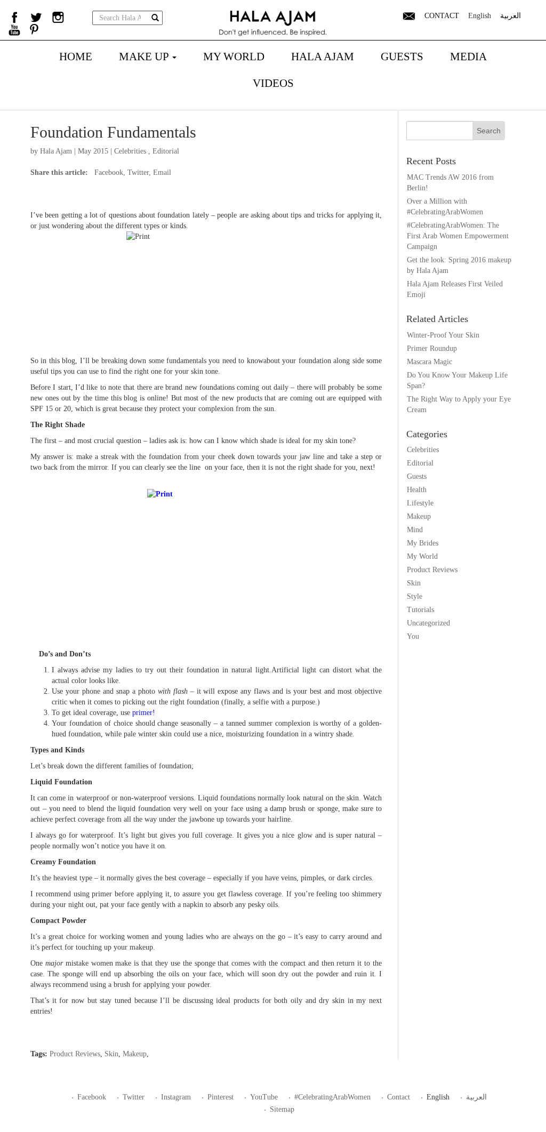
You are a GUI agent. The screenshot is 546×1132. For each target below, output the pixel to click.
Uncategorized (428, 623)
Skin (111, 1054)
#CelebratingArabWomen (332, 1097)
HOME (75, 56)
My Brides (422, 543)
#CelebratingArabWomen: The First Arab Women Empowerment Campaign (458, 236)
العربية (510, 16)
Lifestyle (420, 503)
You (413, 636)
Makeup (135, 1054)
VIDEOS (273, 83)
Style (414, 596)
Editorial (165, 151)
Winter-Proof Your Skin (443, 335)
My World (422, 556)
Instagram (176, 1097)
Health (417, 490)
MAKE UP (145, 56)
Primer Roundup (432, 348)
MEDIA (468, 56)
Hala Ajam (56, 151)
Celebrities (130, 151)
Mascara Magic (429, 362)
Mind (415, 530)
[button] (409, 16)
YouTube (264, 1097)
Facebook (108, 172)
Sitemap (282, 1109)
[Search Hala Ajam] (155, 18)
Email (162, 172)
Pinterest (220, 1097)
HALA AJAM (322, 56)
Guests (417, 476)
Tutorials (420, 610)
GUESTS (402, 56)
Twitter (138, 172)
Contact (398, 1097)
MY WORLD (233, 56)
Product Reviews (75, 1054)
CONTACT (441, 16)
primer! (144, 713)
